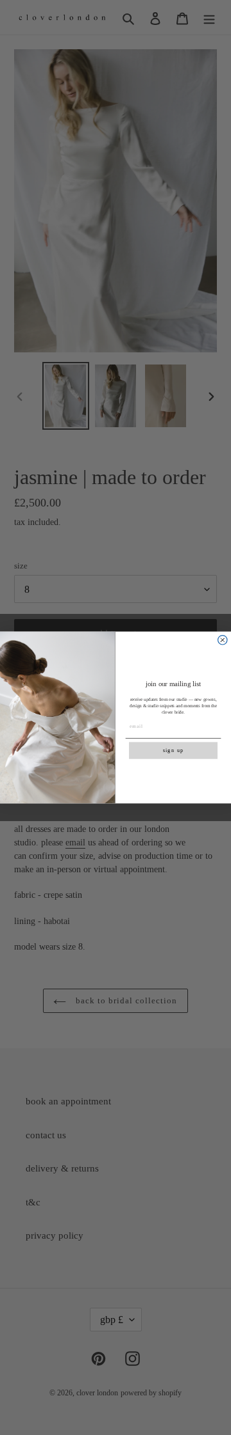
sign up (173, 750)
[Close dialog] (222, 640)
